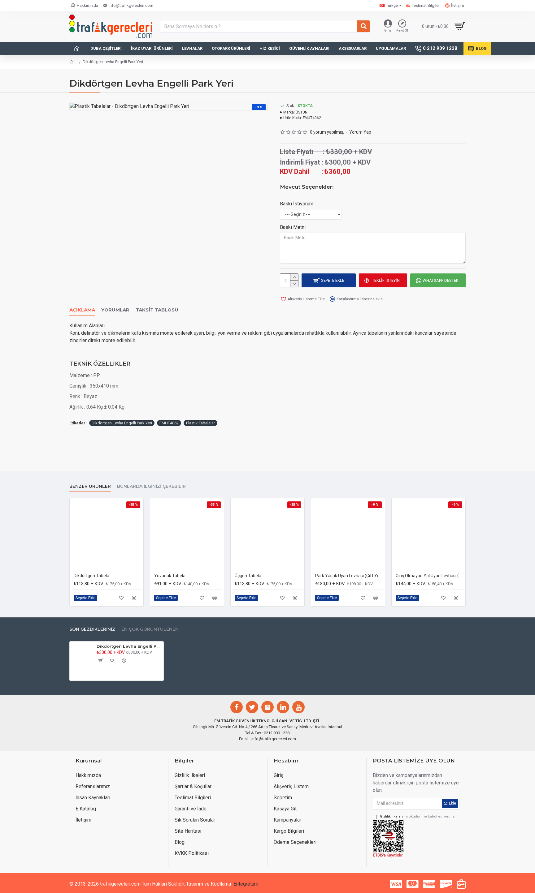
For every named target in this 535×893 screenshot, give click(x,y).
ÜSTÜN (301, 112)
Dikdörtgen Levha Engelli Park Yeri (122, 423)
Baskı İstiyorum (296, 204)
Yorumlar (115, 310)
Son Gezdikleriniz (92, 629)
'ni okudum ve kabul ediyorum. (417, 816)
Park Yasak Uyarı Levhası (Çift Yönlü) (349, 575)
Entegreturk (245, 884)
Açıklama (82, 310)
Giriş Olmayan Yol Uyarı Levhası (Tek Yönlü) (430, 575)
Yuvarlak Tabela (169, 575)
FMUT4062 (169, 423)
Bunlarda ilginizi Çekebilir (151, 486)
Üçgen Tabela (248, 575)
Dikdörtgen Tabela (91, 575)
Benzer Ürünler (90, 486)
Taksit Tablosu (157, 310)
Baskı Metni (293, 227)
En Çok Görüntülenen (150, 629)
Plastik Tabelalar (200, 423)
